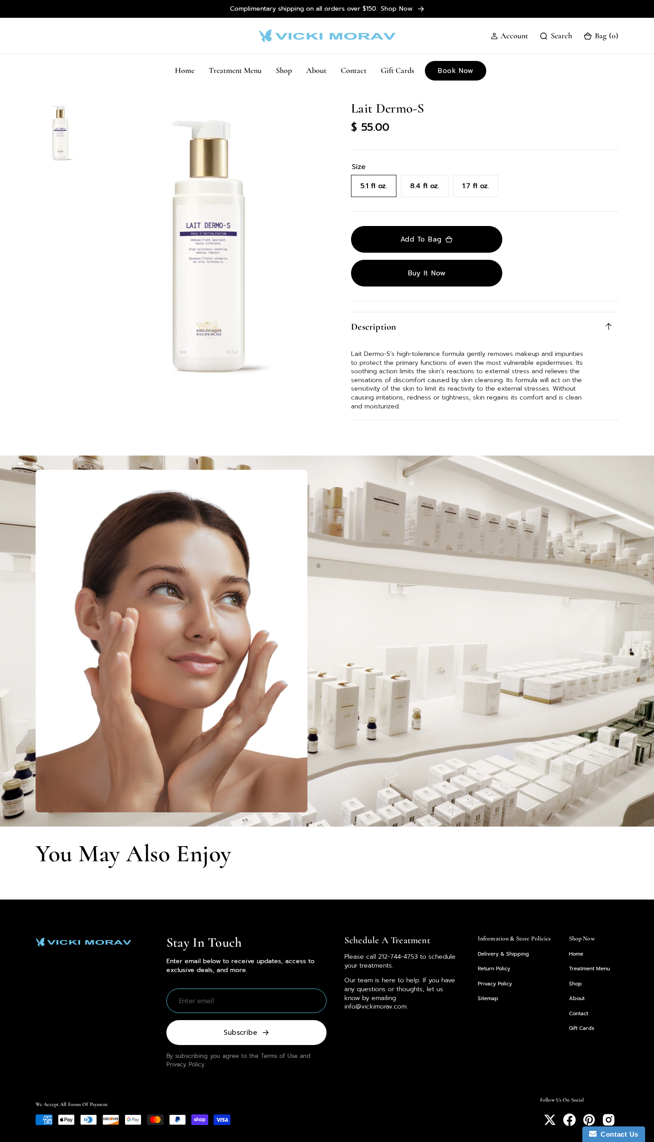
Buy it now (427, 273)
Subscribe (240, 1032)
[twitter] (550, 1120)
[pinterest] (589, 1120)
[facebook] (569, 1120)
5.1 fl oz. (378, 189)
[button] (509, 35)
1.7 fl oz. (480, 189)
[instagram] (608, 1120)
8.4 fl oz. (429, 189)
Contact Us (617, 1134)
